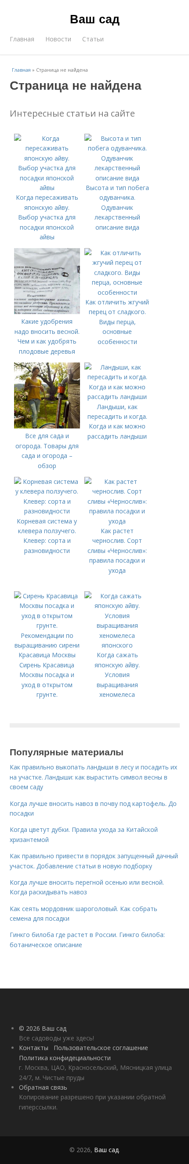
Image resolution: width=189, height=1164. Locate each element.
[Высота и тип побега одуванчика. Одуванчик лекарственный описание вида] (117, 178)
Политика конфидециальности (65, 1058)
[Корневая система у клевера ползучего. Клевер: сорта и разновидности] (47, 511)
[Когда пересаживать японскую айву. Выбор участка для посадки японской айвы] (47, 187)
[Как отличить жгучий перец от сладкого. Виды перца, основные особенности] (117, 292)
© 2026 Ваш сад (42, 1028)
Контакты (33, 1047)
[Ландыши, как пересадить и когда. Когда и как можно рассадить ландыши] (117, 396)
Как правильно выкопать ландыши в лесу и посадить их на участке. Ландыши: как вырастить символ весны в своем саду (93, 777)
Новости (58, 39)
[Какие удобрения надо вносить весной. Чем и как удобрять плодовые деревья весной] (47, 311)
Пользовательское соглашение (101, 1047)
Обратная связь (43, 1087)
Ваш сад (95, 18)
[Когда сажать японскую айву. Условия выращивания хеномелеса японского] (117, 645)
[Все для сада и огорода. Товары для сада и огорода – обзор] (47, 426)
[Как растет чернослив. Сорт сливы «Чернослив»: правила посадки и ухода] (117, 521)
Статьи (93, 39)
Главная (22, 39)
